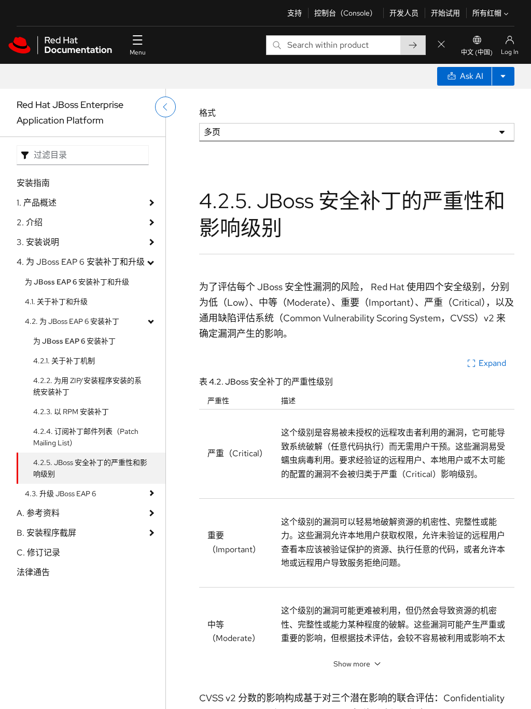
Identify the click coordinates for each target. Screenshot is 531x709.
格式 (207, 112)
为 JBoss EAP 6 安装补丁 (74, 341)
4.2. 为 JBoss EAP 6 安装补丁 (72, 321)
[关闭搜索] (441, 44)
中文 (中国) (477, 52)
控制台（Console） (345, 13)
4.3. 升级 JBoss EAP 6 (60, 493)
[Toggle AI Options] (503, 76)
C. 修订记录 (38, 552)
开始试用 (445, 13)
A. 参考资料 (38, 513)
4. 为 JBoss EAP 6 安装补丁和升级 (81, 261)
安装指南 (33, 183)
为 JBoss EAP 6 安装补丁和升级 (77, 282)
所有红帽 (486, 13)
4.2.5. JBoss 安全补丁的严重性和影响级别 (90, 468)
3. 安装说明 (38, 242)
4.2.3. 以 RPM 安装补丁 (71, 411)
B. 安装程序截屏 (46, 532)
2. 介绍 (30, 222)
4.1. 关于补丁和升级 (56, 301)
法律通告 (33, 572)
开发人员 (403, 13)
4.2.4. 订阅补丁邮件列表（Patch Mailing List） (85, 437)
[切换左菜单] (165, 107)
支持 (294, 13)
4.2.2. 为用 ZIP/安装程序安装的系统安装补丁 (87, 386)
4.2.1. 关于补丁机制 (64, 360)
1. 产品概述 (37, 202)
